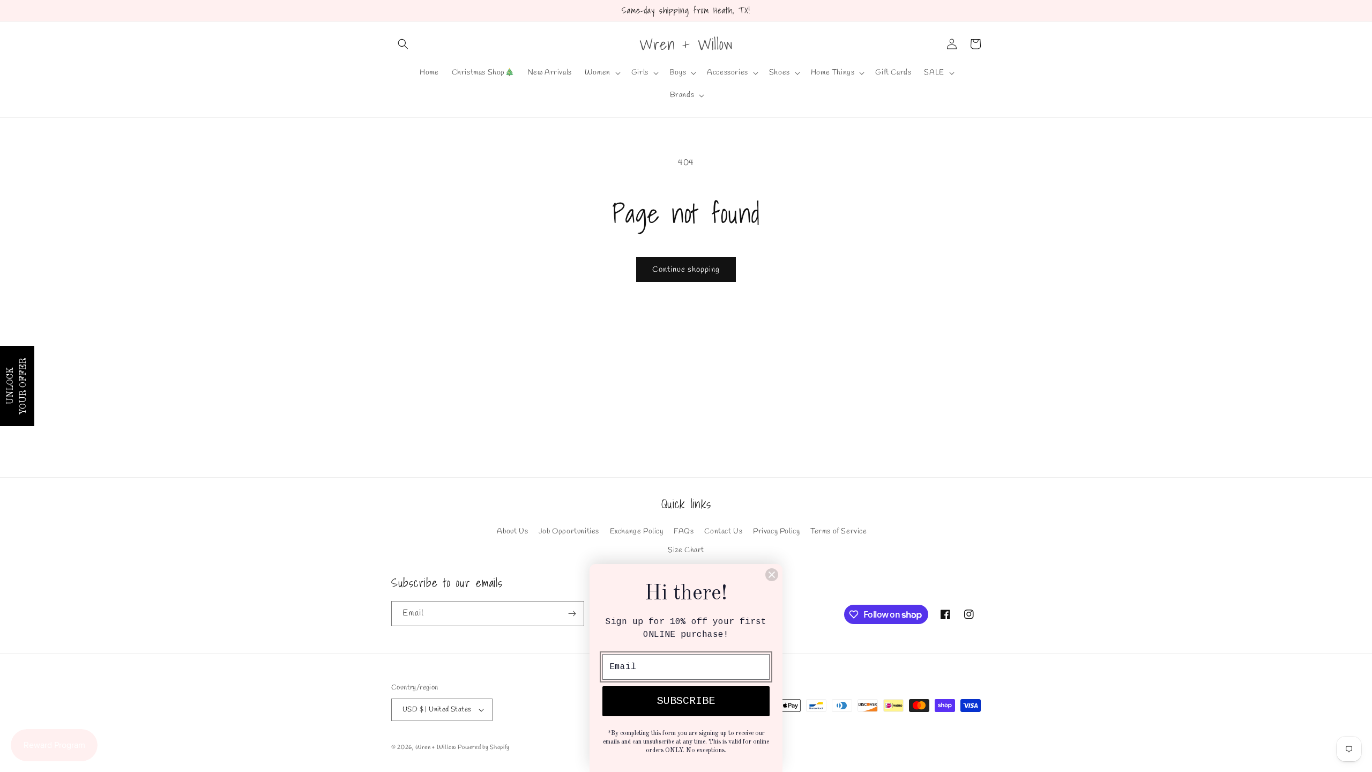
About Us (512, 531)
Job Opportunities (569, 531)
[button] (403, 44)
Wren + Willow (435, 747)
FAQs (684, 531)
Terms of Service (838, 531)
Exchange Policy (636, 531)
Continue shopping (686, 269)
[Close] (771, 574)
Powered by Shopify (484, 747)
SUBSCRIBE (686, 701)
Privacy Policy (776, 531)
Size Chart (686, 550)
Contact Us (723, 531)
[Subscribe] (572, 613)
